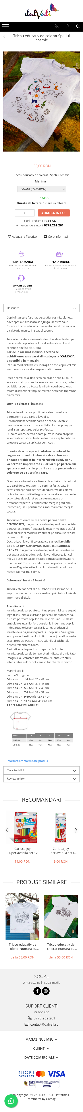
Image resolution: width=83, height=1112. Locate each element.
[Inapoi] (3, 37)
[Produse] (6, 27)
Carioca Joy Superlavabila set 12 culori (23, 850)
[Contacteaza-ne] (57, 26)
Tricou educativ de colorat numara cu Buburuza (61, 946)
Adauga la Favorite (24, 236)
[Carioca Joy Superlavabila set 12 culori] (22, 827)
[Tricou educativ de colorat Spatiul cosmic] (41, 101)
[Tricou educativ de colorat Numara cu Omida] (22, 916)
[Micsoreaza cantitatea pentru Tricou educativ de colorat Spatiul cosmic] (18, 212)
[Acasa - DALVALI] (41, 11)
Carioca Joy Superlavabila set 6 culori (61, 850)
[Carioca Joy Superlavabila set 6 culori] (61, 827)
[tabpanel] (41, 101)
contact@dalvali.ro (43, 1024)
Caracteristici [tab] (15, 770)
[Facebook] (37, 991)
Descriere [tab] (13, 308)
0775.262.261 (44, 1018)
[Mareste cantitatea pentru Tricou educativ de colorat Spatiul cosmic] (31, 212)
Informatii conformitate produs (27, 761)
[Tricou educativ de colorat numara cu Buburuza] (61, 916)
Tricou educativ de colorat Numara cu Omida (22, 946)
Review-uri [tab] (16, 778)
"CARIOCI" (67, 356)
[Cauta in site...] (78, 26)
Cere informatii (57, 236)
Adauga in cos (53, 213)
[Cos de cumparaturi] (67, 26)
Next (76, 105)
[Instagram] (46, 991)
